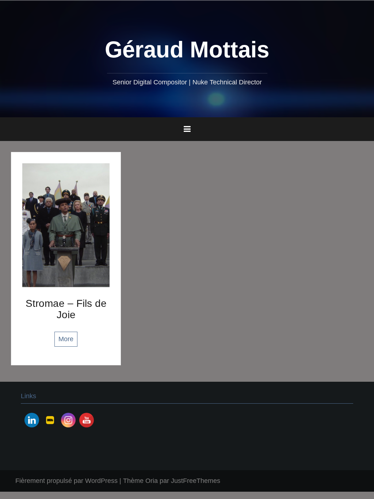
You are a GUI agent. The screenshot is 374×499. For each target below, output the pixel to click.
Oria (151, 480)
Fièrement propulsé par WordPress (66, 480)
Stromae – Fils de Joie (66, 309)
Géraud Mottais (187, 49)
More (65, 339)
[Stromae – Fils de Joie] (66, 224)
